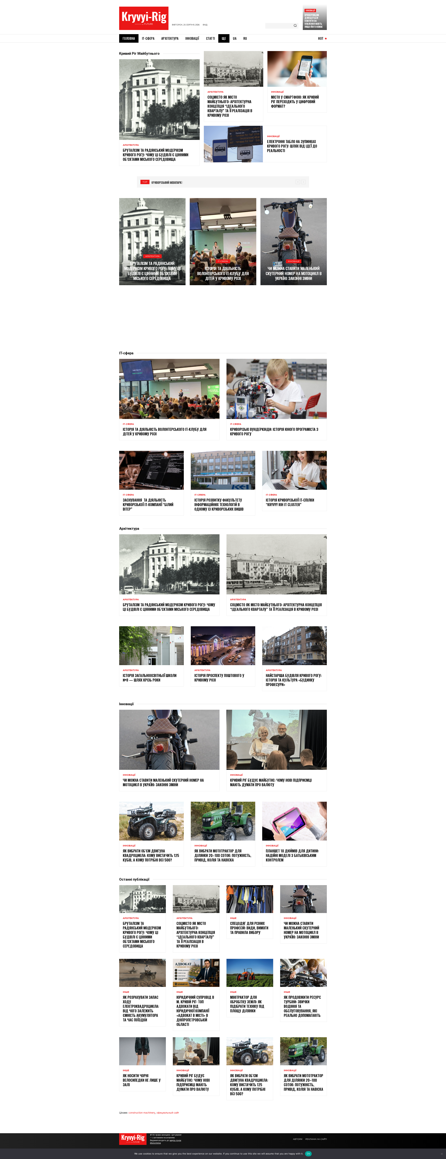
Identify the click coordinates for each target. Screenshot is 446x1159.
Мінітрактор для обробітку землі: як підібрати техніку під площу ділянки (247, 1004)
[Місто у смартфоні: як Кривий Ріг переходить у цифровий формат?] (297, 69)
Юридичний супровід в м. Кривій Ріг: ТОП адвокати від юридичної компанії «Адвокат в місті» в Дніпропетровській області (195, 1011)
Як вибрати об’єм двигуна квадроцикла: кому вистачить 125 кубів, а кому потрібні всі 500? (151, 855)
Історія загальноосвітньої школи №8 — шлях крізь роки (149, 678)
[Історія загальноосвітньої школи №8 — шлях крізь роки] (151, 645)
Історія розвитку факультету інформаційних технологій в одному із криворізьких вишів (219, 504)
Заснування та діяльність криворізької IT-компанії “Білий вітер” (148, 504)
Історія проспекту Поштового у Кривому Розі (219, 678)
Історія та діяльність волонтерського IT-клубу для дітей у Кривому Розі (223, 273)
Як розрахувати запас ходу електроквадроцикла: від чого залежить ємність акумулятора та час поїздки (141, 1008)
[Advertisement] (223, 318)
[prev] (298, 182)
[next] (303, 182)
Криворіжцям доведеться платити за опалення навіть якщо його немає (314, 21)
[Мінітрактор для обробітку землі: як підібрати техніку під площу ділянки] (249, 973)
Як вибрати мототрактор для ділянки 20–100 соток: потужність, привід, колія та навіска (222, 855)
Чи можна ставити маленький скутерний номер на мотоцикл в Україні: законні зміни (294, 273)
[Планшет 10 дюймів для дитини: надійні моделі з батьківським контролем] (294, 821)
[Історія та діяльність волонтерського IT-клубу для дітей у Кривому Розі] (223, 241)
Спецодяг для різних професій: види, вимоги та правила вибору (249, 928)
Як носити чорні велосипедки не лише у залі (142, 1080)
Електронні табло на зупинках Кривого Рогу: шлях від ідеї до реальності (292, 146)
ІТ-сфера (223, 261)
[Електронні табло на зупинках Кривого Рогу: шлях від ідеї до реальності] (233, 144)
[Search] (295, 26)
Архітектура (131, 145)
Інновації (310, 10)
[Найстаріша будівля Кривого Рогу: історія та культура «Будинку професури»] (294, 645)
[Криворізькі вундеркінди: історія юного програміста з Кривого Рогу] (276, 389)
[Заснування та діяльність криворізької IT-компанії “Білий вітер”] (151, 470)
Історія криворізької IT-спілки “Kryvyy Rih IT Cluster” (290, 502)
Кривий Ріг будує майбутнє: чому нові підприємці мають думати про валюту (271, 782)
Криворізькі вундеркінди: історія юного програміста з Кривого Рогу (274, 431)
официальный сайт (168, 1112)
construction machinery (142, 1112)
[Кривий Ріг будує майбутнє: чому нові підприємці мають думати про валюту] (276, 740)
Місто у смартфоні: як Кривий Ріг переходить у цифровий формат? (295, 101)
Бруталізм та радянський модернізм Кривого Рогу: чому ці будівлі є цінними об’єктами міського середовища (155, 155)
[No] (441, 1154)
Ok (308, 1153)
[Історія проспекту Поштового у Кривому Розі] (223, 645)
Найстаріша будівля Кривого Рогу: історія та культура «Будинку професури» (294, 680)
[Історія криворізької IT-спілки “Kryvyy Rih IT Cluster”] (294, 470)
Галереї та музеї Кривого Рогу (171, 182)
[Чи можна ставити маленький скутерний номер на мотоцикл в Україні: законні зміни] (293, 241)
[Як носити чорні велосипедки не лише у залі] (142, 1051)
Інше (233, 918)
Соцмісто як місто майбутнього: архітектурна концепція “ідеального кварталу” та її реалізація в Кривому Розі (229, 106)
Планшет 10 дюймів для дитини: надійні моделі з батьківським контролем (292, 855)
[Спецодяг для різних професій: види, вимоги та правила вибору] (249, 899)
